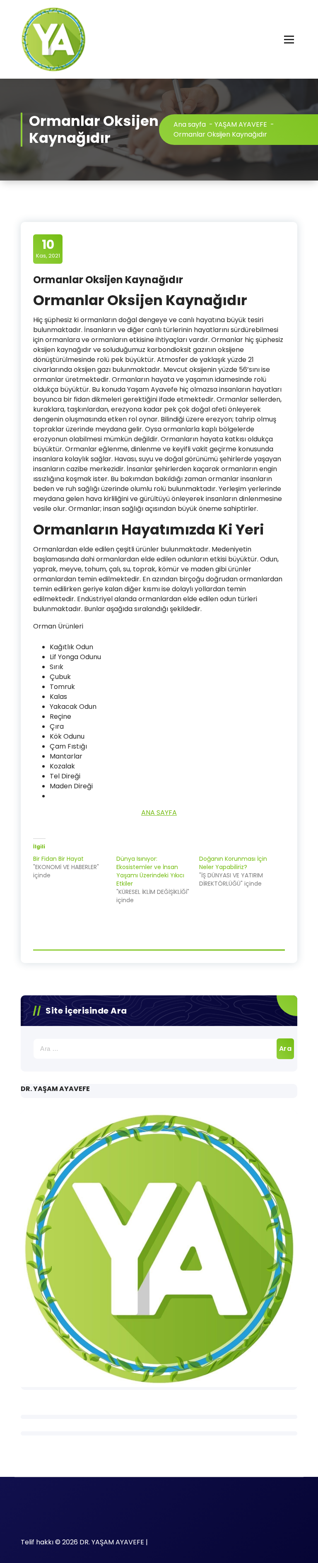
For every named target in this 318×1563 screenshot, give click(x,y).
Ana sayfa (189, 124)
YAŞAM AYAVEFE (240, 124)
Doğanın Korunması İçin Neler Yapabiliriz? (233, 863)
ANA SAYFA (159, 812)
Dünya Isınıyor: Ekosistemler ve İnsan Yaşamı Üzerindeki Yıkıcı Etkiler (150, 871)
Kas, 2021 (48, 248)
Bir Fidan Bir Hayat (58, 859)
